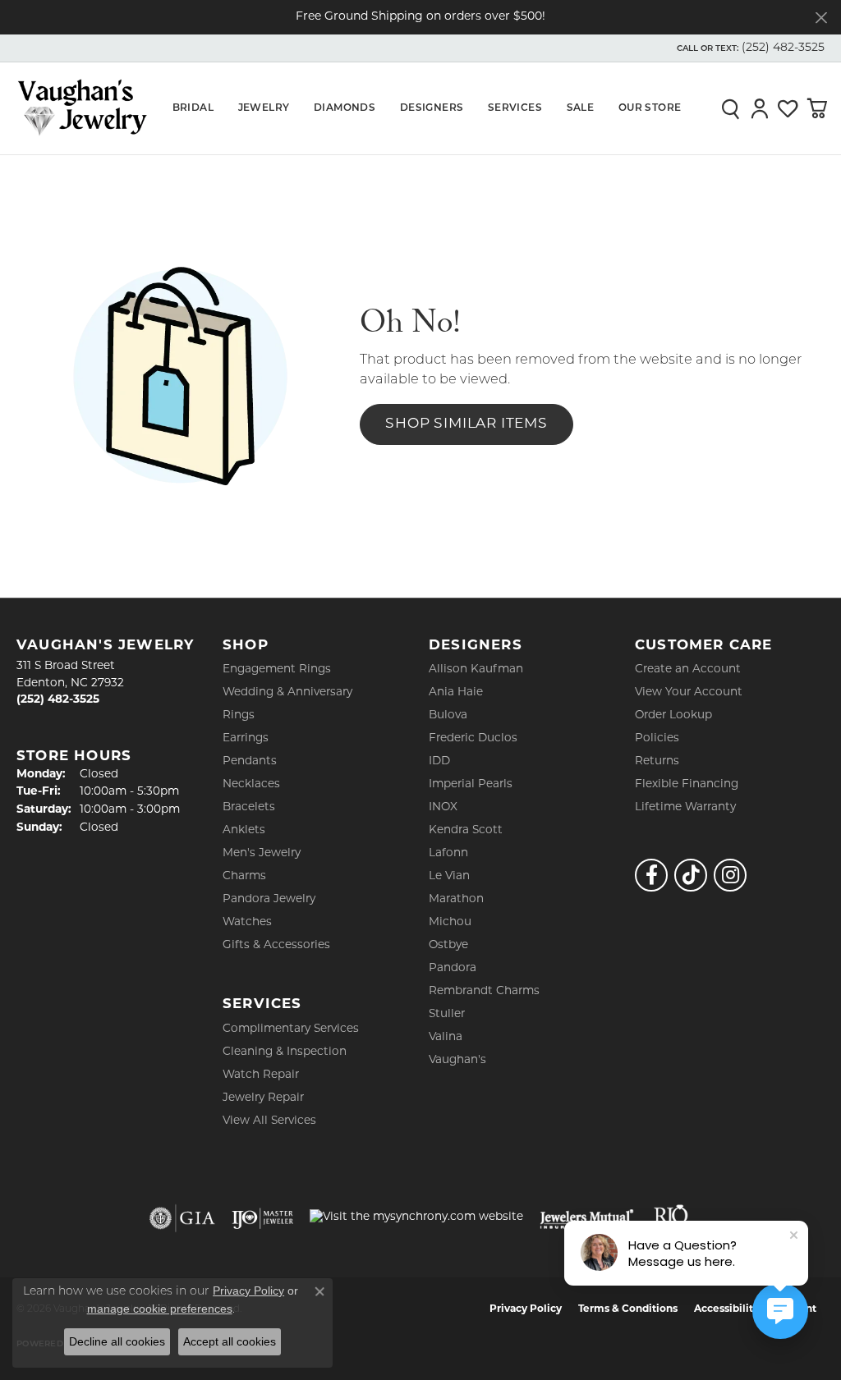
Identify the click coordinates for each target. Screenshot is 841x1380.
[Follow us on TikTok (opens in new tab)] (690, 875)
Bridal (193, 108)
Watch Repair (261, 1075)
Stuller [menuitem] (447, 1014)
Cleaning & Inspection (285, 1052)
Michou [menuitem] (450, 922)
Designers (432, 108)
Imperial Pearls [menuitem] (470, 784)
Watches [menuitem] (247, 922)
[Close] (821, 17)
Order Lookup (673, 715)
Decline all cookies (117, 1341)
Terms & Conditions (628, 1309)
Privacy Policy (525, 1309)
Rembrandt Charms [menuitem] (484, 991)
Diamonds (344, 108)
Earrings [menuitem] (246, 738)
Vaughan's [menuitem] (457, 1060)
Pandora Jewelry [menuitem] (269, 899)
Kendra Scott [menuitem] (466, 830)
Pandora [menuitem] (452, 968)
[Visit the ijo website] (262, 1218)
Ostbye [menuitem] (448, 945)
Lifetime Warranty (685, 807)
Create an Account (688, 669)
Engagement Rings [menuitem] (277, 669)
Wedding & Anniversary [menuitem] (287, 692)
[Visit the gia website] (182, 1218)
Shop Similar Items (466, 424)
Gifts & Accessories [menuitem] (276, 945)
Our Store (650, 108)
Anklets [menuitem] (244, 830)
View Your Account (688, 692)
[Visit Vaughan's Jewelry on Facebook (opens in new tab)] (651, 875)
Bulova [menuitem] (448, 715)
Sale (581, 108)
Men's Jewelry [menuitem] (262, 853)
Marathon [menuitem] (456, 899)
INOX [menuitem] (443, 807)
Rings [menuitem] (239, 715)
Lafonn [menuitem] (448, 853)
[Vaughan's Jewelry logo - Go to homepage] (82, 108)
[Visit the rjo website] (671, 1218)
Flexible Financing (686, 784)
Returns (657, 761)
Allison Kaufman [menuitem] (476, 669)
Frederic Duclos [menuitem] (473, 738)
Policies (657, 738)
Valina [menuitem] (445, 1037)
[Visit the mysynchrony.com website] (416, 1217)
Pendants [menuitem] (250, 761)
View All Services (269, 1121)
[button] (749, 48)
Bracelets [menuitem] (249, 807)
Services (515, 108)
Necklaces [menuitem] (251, 784)
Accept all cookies (229, 1341)
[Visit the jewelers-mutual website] (587, 1218)
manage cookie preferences (159, 1308)
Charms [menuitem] (244, 876)
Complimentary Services (291, 1029)
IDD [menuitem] (439, 761)
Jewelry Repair (263, 1098)
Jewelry (264, 108)
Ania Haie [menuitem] (456, 692)
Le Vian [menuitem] (449, 876)
